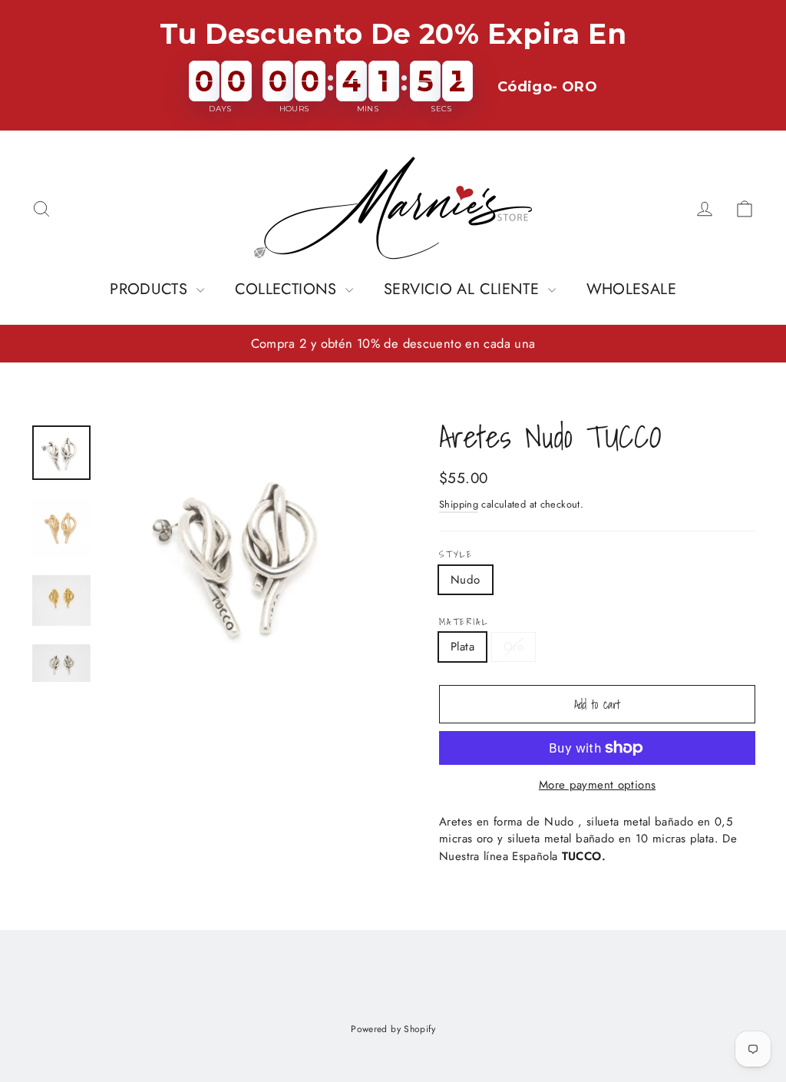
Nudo (466, 579)
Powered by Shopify (393, 1029)
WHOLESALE (631, 289)
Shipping (458, 504)
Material (463, 622)
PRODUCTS (151, 289)
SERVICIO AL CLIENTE (464, 289)
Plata (462, 646)
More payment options (597, 784)
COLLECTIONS (288, 289)
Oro (513, 646)
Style (456, 554)
